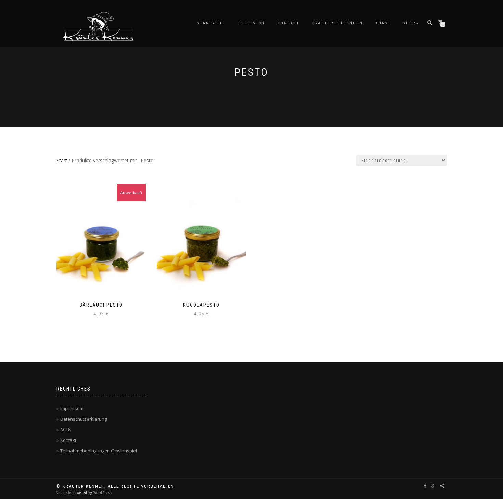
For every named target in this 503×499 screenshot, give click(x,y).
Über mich (251, 23)
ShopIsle (64, 492)
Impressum (71, 408)
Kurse (383, 23)
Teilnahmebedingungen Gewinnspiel (98, 451)
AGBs (66, 429)
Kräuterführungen (337, 23)
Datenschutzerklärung (83, 419)
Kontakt (288, 23)
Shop (409, 23)
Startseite (211, 23)
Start (61, 160)
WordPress (102, 492)
